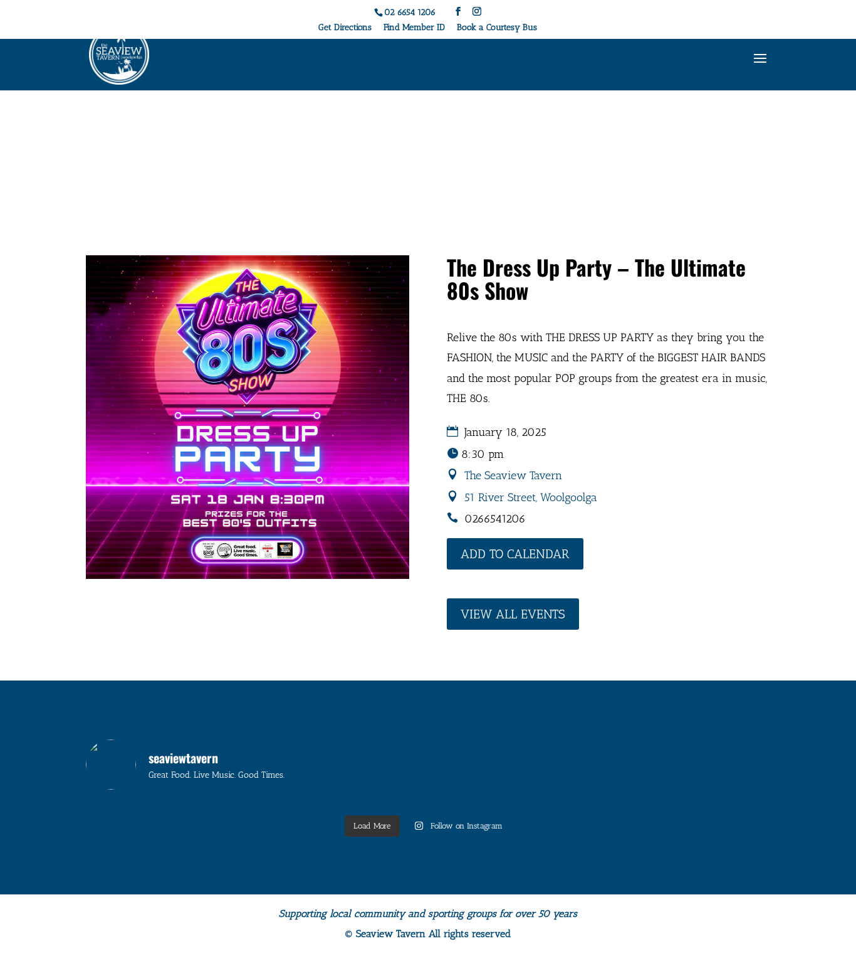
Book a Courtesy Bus (497, 28)
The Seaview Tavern (513, 475)
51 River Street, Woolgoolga (530, 497)
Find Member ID (414, 28)
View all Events (513, 614)
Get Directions (345, 28)
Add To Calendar (515, 553)
